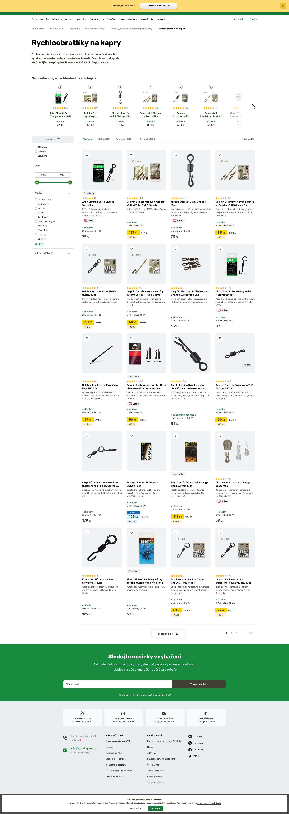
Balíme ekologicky (117, 764)
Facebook (198, 749)
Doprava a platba (114, 753)
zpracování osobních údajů (209, 803)
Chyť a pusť (38, 28)
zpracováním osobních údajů (157, 695)
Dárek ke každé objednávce (119, 770)
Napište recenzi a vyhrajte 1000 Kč (164, 741)
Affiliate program (155, 770)
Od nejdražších (147, 139)
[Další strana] (250, 633)
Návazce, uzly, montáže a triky (162, 759)
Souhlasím (155, 808)
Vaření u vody (153, 764)
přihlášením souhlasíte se (144, 695)
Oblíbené (87, 139)
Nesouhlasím (135, 808)
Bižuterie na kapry (94, 28)
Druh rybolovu (56, 28)
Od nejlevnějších (124, 139)
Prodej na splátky (114, 776)
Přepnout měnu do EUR (159, 6)
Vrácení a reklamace (116, 759)
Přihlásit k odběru (198, 684)
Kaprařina (75, 28)
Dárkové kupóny (155, 776)
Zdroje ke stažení (155, 782)
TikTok (196, 756)
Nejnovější (104, 139)
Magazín (151, 747)
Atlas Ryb (151, 753)
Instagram (198, 743)
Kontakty (110, 747)
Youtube (197, 736)
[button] (254, 107)
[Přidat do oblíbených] (87, 155)
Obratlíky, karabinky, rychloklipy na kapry (131, 28)
